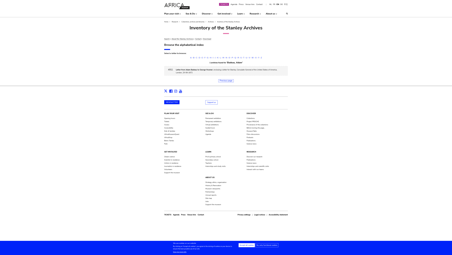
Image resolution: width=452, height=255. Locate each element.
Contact (259, 4)
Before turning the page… (256, 128)
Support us (211, 102)
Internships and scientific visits (258, 166)
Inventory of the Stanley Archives (228, 22)
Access (166, 125)
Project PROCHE (253, 121)
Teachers (208, 163)
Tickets (166, 121)
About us (210, 177)
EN (277, 4)
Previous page (226, 80)
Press (241, 4)
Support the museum (172, 173)
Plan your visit (171, 113)
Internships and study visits (215, 166)
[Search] (287, 13)
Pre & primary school (213, 157)
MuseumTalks (252, 131)
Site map (208, 198)
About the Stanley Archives (182, 39)
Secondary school (211, 160)
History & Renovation (213, 185)
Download (207, 39)
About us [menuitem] (270, 14)
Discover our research (254, 157)
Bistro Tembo (169, 141)
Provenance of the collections (257, 125)
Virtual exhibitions (212, 125)
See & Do (209, 113)
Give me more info (179, 252)
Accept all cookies (247, 245)
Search (167, 39)
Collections (251, 118)
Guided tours (210, 128)
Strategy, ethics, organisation (215, 182)
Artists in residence (171, 163)
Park (165, 144)
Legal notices (259, 215)
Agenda (234, 4)
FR (274, 4)
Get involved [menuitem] (224, 14)
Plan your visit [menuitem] (171, 14)
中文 (286, 4)
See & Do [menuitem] (190, 14)
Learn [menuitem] (240, 14)
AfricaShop (168, 137)
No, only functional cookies (266, 245)
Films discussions (253, 134)
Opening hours (169, 118)
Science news (251, 144)
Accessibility (168, 128)
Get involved (170, 152)
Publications (251, 141)
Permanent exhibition (213, 118)
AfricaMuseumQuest (171, 134)
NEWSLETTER (172, 102)
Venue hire (249, 4)
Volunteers (168, 169)
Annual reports (210, 195)
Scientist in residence (172, 160)
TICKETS (224, 4)
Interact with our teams (255, 169)
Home (166, 22)
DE (281, 4)
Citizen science (169, 157)
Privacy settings (244, 215)
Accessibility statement (278, 215)
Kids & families (169, 131)
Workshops (209, 131)
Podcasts (250, 137)
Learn (208, 152)
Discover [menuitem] (206, 14)
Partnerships (210, 192)
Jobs (207, 201)
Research (175, 22)
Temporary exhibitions (213, 121)
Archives (211, 22)
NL (270, 4)
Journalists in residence (172, 166)
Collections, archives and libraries (193, 22)
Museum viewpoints (212, 189)
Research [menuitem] (254, 14)
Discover (251, 113)
